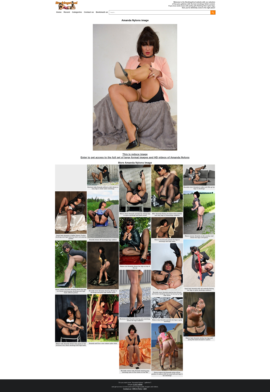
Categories (77, 12)
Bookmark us (102, 12)
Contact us (89, 12)
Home (58, 12)
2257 (145, 389)
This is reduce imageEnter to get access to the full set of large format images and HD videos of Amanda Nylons (135, 156)
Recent (67, 12)
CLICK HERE (137, 384)
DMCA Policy (137, 389)
